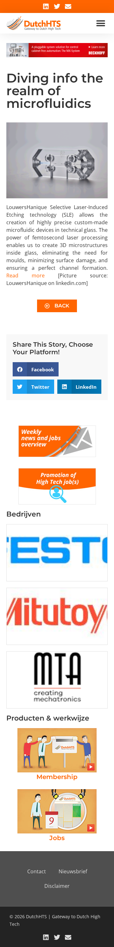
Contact (36, 871)
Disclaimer (57, 885)
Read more (25, 275)
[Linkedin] (46, 6)
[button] (100, 23)
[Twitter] (57, 6)
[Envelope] (68, 6)
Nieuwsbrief (73, 871)
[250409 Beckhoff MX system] (57, 55)
